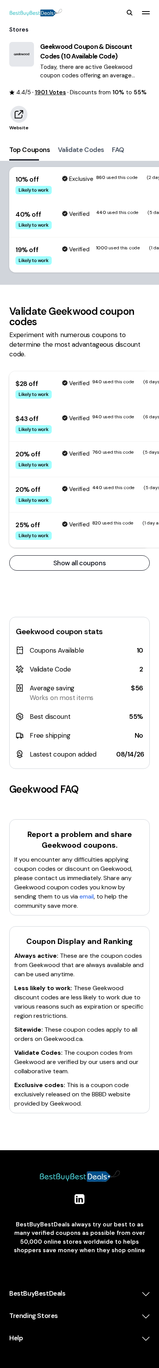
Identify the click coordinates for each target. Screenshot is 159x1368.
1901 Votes (50, 92)
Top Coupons (29, 149)
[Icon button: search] (130, 13)
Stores (19, 29)
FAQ (118, 149)
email (87, 896)
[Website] (18, 114)
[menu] (146, 13)
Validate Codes (81, 149)
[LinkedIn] (79, 1199)
